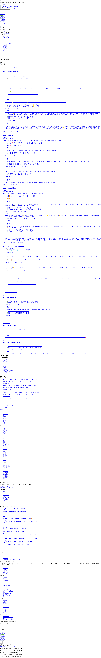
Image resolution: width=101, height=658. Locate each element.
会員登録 (2, 626)
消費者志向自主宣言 (6, 585)
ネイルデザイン (5, 48)
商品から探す (5, 467)
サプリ (4, 439)
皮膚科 (4, 442)
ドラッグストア (5, 443)
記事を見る (2, 409)
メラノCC (4, 421)
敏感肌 (4, 451)
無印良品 (4, 418)
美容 (3, 450)
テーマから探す (5, 45)
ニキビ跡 (4, 432)
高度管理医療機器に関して (8, 618)
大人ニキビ (5, 449)
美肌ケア (4, 460)
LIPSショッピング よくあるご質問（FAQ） (11, 619)
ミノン (4, 422)
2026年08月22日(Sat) (4, 486)
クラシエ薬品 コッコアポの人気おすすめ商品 (11, 559)
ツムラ (4, 415)
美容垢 (4, 441)
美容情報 (4, 610)
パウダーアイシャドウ (7, 496)
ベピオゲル (5, 453)
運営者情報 (5, 577)
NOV (3, 419)
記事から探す (5, 46)
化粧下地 (4, 502)
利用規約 (4, 581)
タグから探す (5, 44)
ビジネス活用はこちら (7, 595)
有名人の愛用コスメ (6, 476)
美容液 (4, 491)
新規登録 (4, 23)
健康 (3, 440)
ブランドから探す (6, 38)
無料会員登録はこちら (8, 33)
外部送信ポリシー (6, 584)
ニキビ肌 (4, 454)
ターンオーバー (5, 446)
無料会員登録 (12, 646)
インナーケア (5, 434)
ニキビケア (5, 435)
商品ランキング (5, 604)
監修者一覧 (5, 600)
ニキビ (4, 428)
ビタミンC (4, 457)
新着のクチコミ (5, 603)
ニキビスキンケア (6, 444)
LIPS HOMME (5, 612)
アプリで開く (2, 4)
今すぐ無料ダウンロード (5, 646)
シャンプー (5, 501)
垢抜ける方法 (5, 456)
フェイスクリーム (6, 495)
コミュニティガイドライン (8, 590)
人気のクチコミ (5, 602)
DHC (3, 417)
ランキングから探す (6, 39)
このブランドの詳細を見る (5, 65)
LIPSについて (5, 55)
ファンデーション (6, 499)
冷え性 (4, 438)
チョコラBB (5, 423)
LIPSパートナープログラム (8, 591)
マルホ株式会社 (5, 414)
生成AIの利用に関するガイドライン (9, 593)
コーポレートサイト (6, 579)
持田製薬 (4, 416)
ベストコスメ (5, 49)
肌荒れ (4, 431)
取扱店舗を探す (5, 47)
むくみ (4, 433)
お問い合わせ (5, 596)
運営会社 (4, 54)
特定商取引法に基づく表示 (8, 617)
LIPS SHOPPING (6, 36)
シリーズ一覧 (5, 558)
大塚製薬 (4, 420)
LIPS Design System (6, 594)
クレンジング (5, 498)
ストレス (4, 452)
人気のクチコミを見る (7, 42)
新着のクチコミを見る (7, 43)
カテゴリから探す (6, 37)
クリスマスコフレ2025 (7, 479)
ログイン (4, 24)
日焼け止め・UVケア (7, 497)
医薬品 (4, 429)
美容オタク (5, 445)
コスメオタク (5, 455)
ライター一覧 (5, 601)
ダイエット (5, 430)
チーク (4, 500)
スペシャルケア (5, 492)
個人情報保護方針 (6, 580)
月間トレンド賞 (5, 50)
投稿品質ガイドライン (7, 592)
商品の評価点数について (7, 589)
